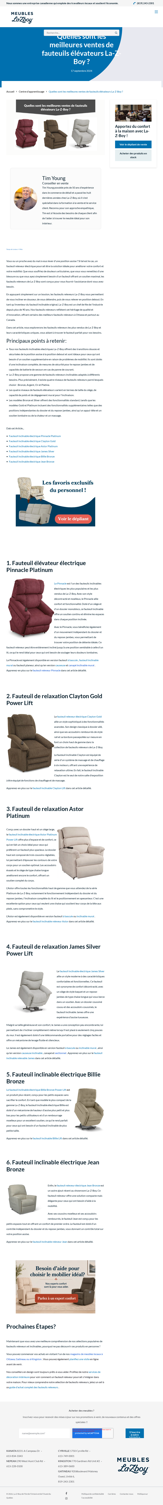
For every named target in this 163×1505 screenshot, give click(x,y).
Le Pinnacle (60, 583)
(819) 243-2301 (145, 3)
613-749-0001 (66, 1455)
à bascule (73, 660)
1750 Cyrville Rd (73, 1450)
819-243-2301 (66, 1481)
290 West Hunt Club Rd (24, 1461)
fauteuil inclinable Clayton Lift (49, 788)
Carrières (112, 1494)
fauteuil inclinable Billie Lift (47, 1138)
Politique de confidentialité (93, 1494)
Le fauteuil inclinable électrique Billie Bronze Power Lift (36, 1089)
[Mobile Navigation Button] (156, 11)
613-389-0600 (66, 1466)
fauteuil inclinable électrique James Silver (82, 971)
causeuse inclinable (32, 1052)
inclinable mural (85, 916)
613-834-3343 (14, 1455)
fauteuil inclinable (89, 660)
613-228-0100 (14, 1466)
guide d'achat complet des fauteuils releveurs (33, 1387)
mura (9, 665)
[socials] (66, 1493)
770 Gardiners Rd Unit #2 (79, 1461)
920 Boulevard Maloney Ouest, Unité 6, (78, 1474)
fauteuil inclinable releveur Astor (50, 921)
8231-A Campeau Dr (23, 1450)
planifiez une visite (79, 1359)
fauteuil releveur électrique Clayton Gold (79, 716)
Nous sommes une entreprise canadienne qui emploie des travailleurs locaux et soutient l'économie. (62, 3)
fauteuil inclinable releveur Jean (50, 1241)
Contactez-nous (126, 1494)
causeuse (60, 665)
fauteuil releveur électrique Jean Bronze (78, 1185)
